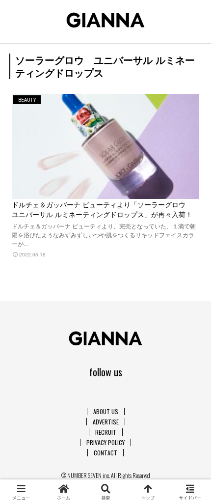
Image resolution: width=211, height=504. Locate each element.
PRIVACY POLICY (105, 442)
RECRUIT (105, 432)
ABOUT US (105, 411)
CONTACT (105, 452)
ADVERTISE (106, 422)
